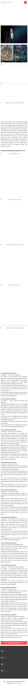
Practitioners (10, 683)
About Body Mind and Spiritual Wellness (16, 681)
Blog (20, 683)
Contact (16, 683)
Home (4, 681)
